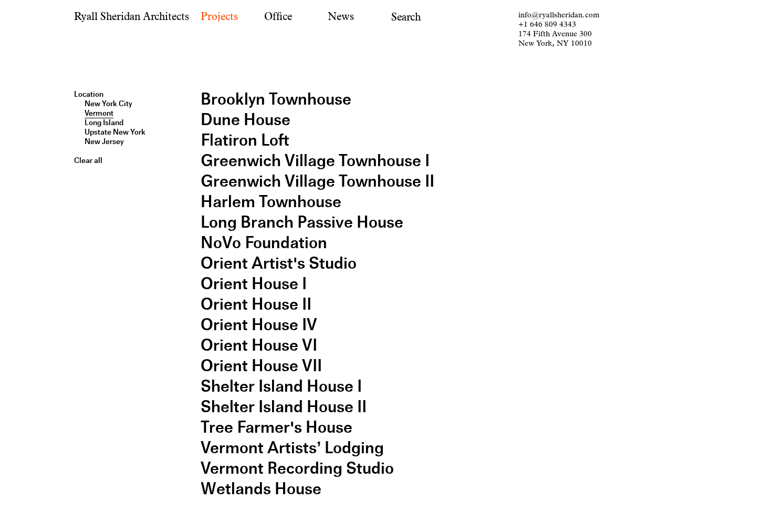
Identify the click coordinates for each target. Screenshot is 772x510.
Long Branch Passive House (302, 222)
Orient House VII (261, 365)
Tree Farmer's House (276, 427)
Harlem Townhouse (271, 201)
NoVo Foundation (264, 242)
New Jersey (104, 141)
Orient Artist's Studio (279, 263)
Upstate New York (115, 132)
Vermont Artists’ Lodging (292, 447)
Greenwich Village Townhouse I (315, 160)
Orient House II (256, 304)
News (341, 16)
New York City (108, 103)
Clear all (88, 160)
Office (278, 16)
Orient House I (254, 283)
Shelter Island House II (284, 406)
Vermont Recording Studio (297, 468)
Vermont (99, 113)
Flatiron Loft (245, 140)
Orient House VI (259, 345)
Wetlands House (261, 488)
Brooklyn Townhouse (276, 99)
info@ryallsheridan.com (558, 15)
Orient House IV (259, 324)
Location (88, 94)
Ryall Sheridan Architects (131, 16)
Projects (219, 16)
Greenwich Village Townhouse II (317, 181)
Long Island (104, 122)
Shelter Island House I (281, 386)
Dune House (245, 119)
